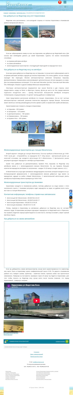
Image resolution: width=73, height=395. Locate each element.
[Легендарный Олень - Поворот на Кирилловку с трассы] (36, 127)
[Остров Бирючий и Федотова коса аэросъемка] (30, 31)
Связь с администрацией (36, 354)
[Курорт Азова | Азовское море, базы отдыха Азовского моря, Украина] (27, 5)
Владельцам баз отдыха (37, 356)
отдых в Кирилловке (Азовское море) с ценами (47, 371)
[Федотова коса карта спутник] (13, 31)
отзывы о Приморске (10, 376)
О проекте (36, 352)
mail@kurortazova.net (38, 362)
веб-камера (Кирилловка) (42, 375)
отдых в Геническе (40, 378)
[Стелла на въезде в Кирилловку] (53, 127)
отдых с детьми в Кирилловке (13, 375)
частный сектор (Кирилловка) (43, 374)
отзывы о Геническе (10, 378)
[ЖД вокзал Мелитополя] (20, 127)
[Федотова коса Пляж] (13, 45)
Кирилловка (8, 371)
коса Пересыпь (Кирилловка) (43, 372)
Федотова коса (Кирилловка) (12, 374)
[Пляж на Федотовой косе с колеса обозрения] (47, 31)
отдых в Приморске (40, 376)
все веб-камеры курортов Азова (43, 379)
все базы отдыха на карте (12, 379)
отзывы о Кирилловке (11, 372)
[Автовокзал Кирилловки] (36, 140)
